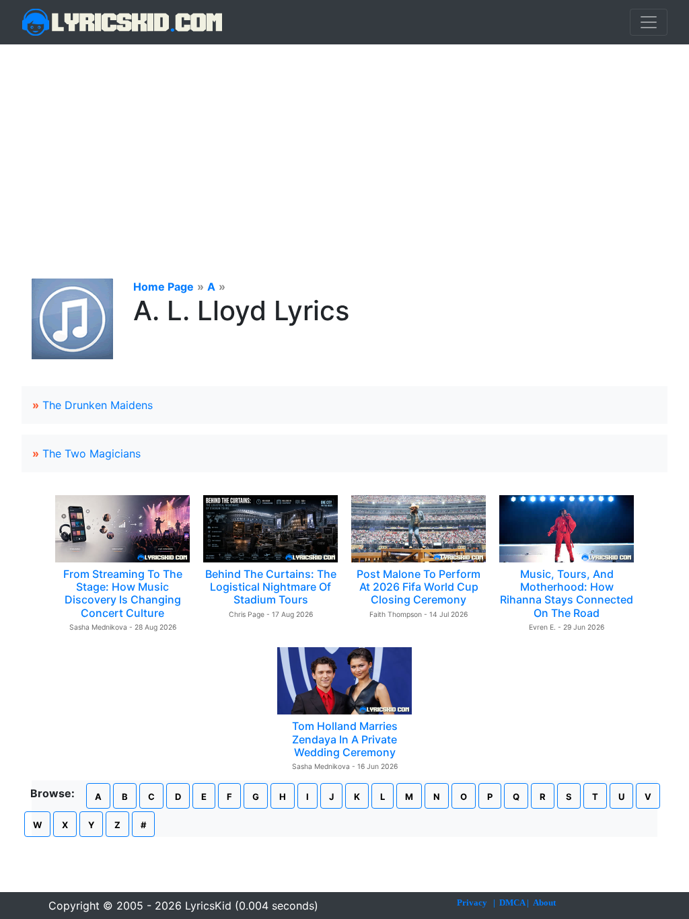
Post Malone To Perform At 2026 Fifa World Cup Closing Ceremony (418, 586)
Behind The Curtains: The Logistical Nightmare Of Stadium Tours (270, 586)
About (544, 902)
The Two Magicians (91, 453)
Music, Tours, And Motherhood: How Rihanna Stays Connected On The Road (566, 593)
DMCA (512, 902)
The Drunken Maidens (97, 405)
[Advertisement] (344, 145)
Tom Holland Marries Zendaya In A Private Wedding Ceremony (345, 738)
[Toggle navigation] (648, 22)
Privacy (472, 902)
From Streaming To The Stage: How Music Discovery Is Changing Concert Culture (122, 593)
